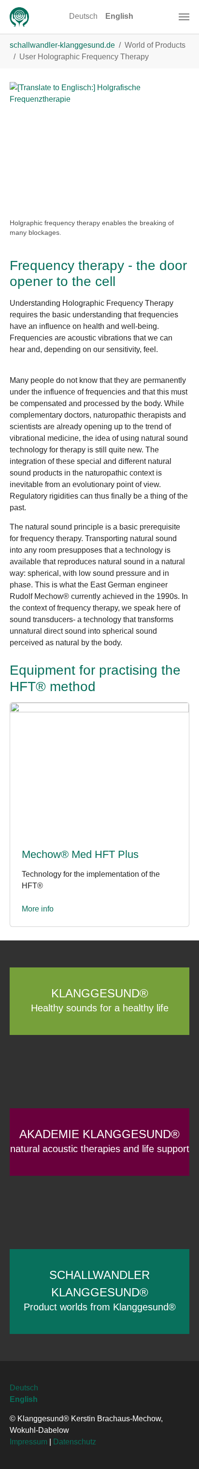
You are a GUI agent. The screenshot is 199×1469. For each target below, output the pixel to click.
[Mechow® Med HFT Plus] (99, 769)
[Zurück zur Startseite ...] (19, 17)
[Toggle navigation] (184, 17)
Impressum (28, 1442)
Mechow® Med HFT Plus (80, 854)
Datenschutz (74, 1442)
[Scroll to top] (177, 1447)
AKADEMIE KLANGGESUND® (99, 1141)
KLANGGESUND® (100, 1000)
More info (38, 909)
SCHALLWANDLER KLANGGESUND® (100, 1290)
